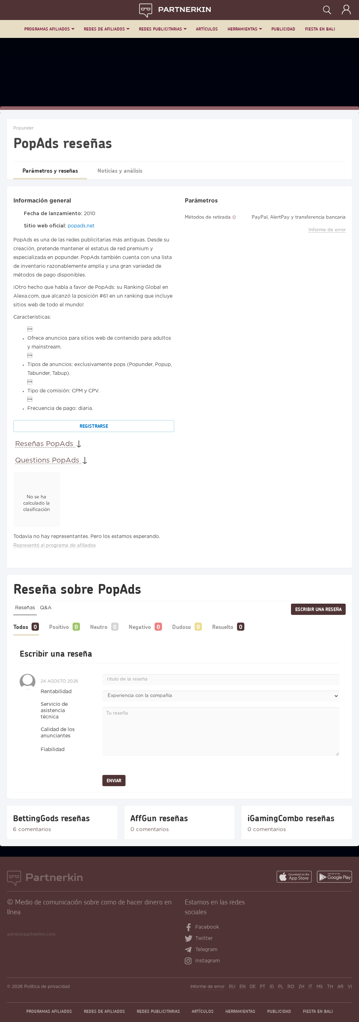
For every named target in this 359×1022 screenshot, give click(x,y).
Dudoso (181, 626)
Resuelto (222, 626)
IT (310, 987)
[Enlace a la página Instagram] (190, 962)
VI (350, 987)
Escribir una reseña (318, 609)
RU (232, 987)
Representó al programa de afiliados (54, 546)
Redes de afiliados (104, 29)
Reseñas (25, 608)
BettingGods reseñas (51, 818)
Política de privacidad (47, 987)
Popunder (23, 128)
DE (253, 987)
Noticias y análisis (119, 170)
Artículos (207, 29)
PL (280, 987)
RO (290, 987)
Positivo (59, 626)
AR (340, 987)
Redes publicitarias (160, 29)
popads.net (81, 226)
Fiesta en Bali (320, 29)
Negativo (140, 626)
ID (272, 987)
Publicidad (283, 29)
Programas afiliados (47, 29)
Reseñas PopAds (45, 444)
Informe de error (327, 230)
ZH (301, 987)
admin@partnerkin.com (31, 934)
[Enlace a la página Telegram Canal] (190, 950)
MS (320, 987)
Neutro (99, 626)
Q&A (46, 608)
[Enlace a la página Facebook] (189, 928)
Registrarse (94, 426)
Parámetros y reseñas (50, 170)
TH (330, 987)
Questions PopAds (48, 460)
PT (262, 987)
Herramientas (242, 29)
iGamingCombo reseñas (291, 818)
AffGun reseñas (159, 818)
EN (242, 987)
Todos (20, 626)
